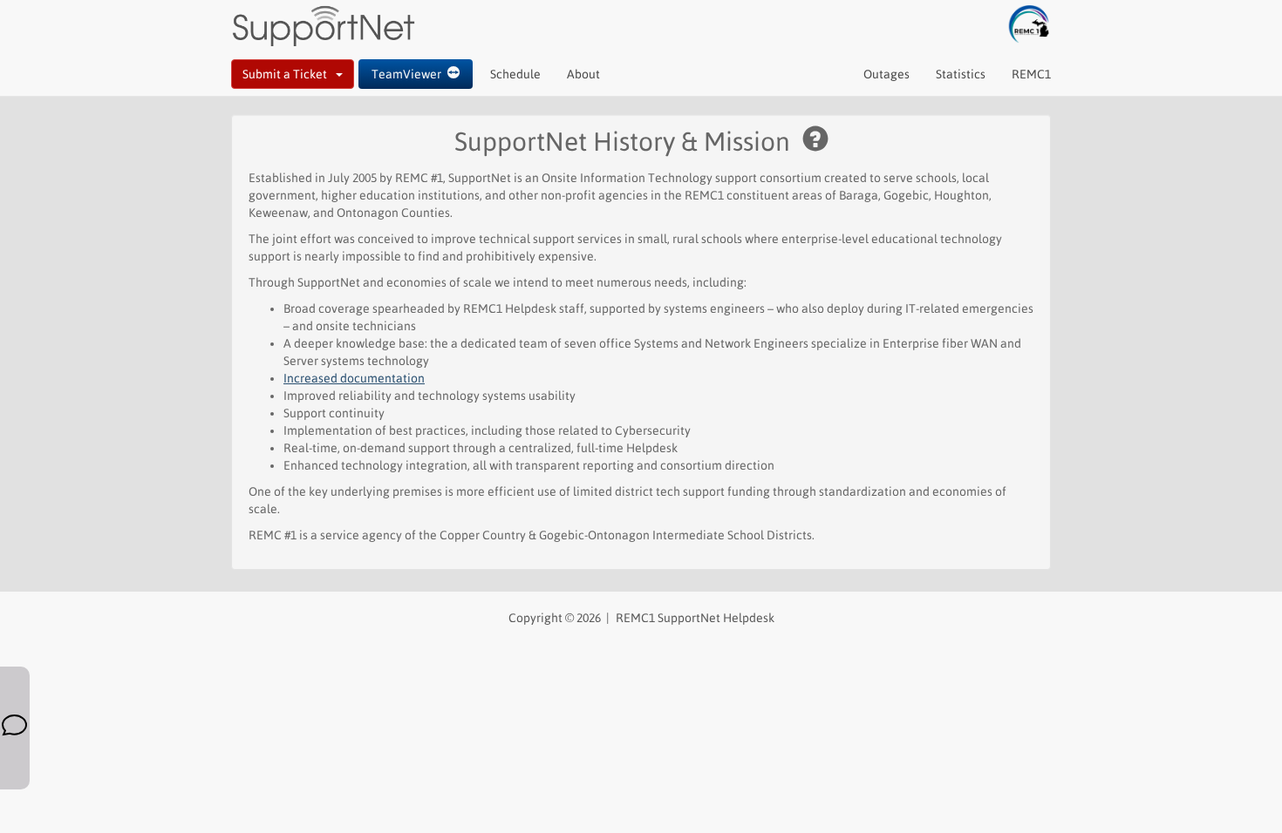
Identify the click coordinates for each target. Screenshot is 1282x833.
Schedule (515, 74)
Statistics (960, 74)
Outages (886, 74)
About (583, 74)
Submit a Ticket (289, 74)
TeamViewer (409, 74)
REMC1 (1031, 74)
